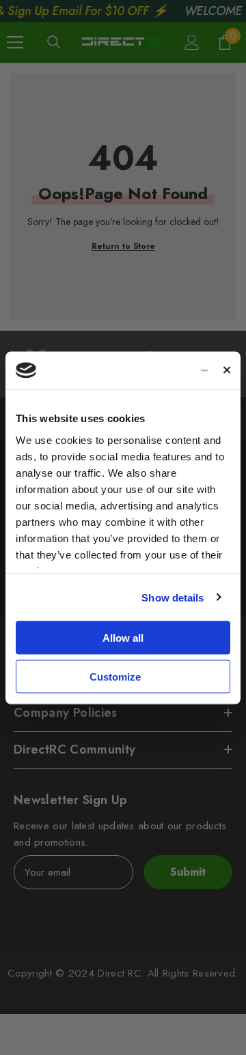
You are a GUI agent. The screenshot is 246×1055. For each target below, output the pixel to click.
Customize (115, 676)
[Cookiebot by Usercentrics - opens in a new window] (154, 370)
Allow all (123, 638)
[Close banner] (226, 370)
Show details (172, 597)
